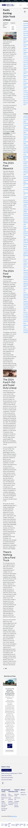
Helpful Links (17, 790)
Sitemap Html (17, 825)
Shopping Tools (4, 790)
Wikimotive (14, 816)
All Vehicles (11, 790)
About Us (23, 792)
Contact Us (7, 770)
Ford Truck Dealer (12, 28)
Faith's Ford (2, 825)
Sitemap (13, 824)
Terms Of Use (9, 825)
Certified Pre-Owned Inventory (11, 803)
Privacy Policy (6, 825)
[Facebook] (24, 11)
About (23, 790)
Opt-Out (25, 825)
